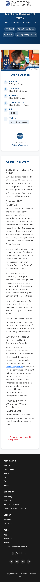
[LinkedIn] (17, 562)
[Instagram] (23, 562)
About (6, 485)
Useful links (8, 500)
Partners (7, 519)
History (7, 465)
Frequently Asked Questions (15, 508)
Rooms (6, 477)
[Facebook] (11, 562)
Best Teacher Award (12, 504)
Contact (7, 481)
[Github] (29, 562)
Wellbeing (8, 496)
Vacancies (8, 523)
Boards (7, 473)
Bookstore (8, 539)
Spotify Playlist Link (14, 367)
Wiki (5, 535)
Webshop (8, 543)
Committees (9, 469)
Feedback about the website (15, 546)
